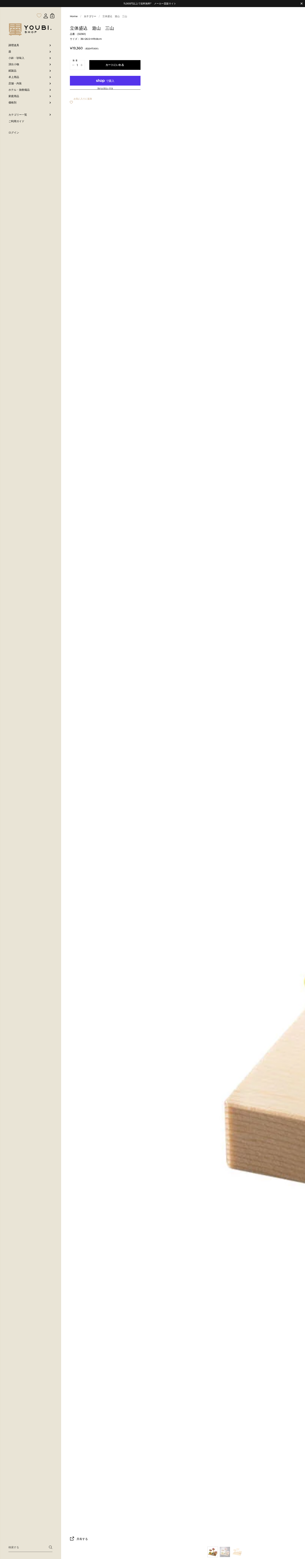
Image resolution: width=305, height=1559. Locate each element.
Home (74, 16)
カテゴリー (90, 16)
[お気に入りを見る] (39, 8)
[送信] (50, 1547)
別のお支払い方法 (105, 89)
